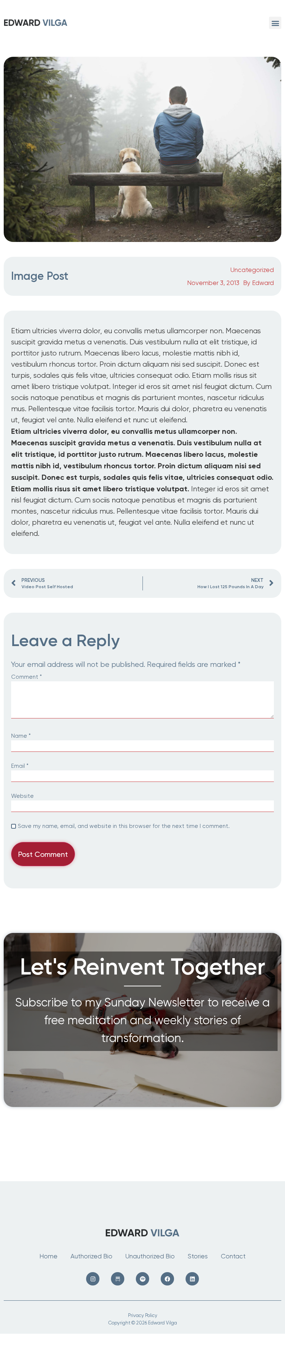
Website (22, 796)
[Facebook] (167, 1278)
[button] (275, 23)
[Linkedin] (192, 1278)
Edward (263, 282)
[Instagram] (92, 1278)
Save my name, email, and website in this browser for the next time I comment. (124, 826)
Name (21, 736)
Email (20, 766)
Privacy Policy (142, 1315)
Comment (26, 677)
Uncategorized (252, 270)
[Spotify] (142, 1278)
